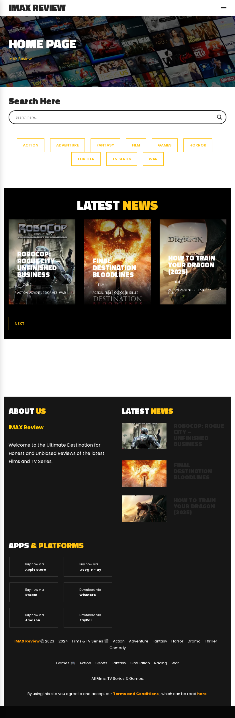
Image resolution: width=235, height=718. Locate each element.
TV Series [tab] (121, 159)
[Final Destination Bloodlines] (117, 262)
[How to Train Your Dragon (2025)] (193, 262)
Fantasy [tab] (105, 145)
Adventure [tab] (67, 145)
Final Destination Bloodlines (193, 471)
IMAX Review (37, 7)
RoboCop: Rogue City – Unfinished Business (199, 434)
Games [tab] (165, 145)
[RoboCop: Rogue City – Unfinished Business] (42, 262)
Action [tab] (30, 145)
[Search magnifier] (220, 117)
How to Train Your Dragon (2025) (195, 506)
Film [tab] (136, 145)
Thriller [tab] (86, 159)
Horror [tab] (197, 145)
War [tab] (153, 159)
